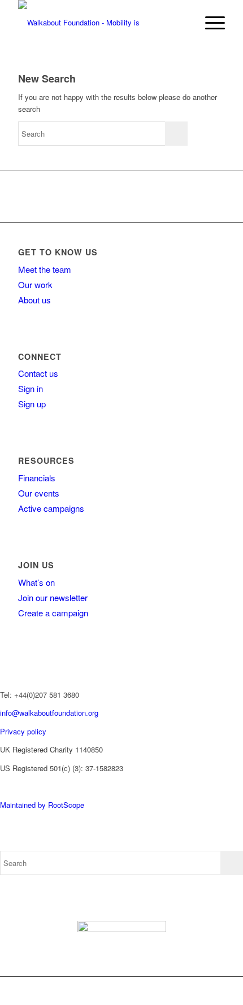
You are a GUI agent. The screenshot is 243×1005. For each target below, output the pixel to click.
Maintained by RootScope (42, 804)
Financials (36, 478)
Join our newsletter (53, 597)
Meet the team (44, 269)
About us (34, 300)
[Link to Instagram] (172, 990)
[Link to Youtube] (189, 990)
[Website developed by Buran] (1, 786)
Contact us (38, 373)
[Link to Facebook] (138, 990)
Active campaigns (51, 508)
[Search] (183, 22)
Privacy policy (23, 731)
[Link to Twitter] (155, 990)
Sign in (30, 388)
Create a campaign (53, 613)
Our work (35, 284)
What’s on (36, 582)
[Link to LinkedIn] (206, 990)
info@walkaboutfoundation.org (49, 712)
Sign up (32, 404)
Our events (38, 493)
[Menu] (209, 22)
